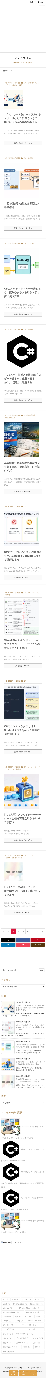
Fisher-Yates (36, 1304)
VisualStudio (33, 593)
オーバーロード (34, 767)
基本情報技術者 (29, 415)
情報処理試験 (10, 418)
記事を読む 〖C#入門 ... (23, 840)
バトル (7, 1338)
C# (25, 83)
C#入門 (26, 1299)
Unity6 (7, 1321)
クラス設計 (9, 1329)
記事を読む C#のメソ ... (23, 314)
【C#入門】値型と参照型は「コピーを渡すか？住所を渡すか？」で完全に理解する (22, 378)
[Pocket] (23, 945)
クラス (7, 85)
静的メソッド (17, 858)
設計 (21, 85)
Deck (6, 1304)
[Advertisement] (23, 28)
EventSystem (20, 1304)
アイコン (8, 1325)
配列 (38, 1347)
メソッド (31, 243)
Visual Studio (35, 1321)
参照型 (30, 158)
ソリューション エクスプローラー (18, 1334)
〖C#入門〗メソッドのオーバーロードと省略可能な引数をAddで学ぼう (22, 818)
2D (5, 1299)
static (39, 1316)
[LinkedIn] (8, 945)
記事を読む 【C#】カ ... (23, 143)
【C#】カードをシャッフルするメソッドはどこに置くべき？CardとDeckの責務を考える (22, 118)
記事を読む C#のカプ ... (23, 577)
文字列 (37, 1343)
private (7, 1316)
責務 (26, 1347)
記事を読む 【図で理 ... (23, 228)
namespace (32, 1312)
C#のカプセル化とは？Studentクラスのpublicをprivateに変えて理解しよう (22, 555)
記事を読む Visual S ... (23, 666)
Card (38, 1299)
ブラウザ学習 (22, 1338)
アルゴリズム (33, 83)
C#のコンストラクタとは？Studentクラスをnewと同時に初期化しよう (22, 730)
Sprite (28, 1316)
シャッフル (30, 1329)
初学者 (7, 595)
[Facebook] (23, 940)
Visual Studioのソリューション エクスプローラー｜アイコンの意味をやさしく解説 (22, 644)
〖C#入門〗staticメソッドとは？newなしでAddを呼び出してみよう (22, 890)
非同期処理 (9, 1351)
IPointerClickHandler (29, 1308)
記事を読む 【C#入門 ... (23, 400)
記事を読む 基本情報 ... (23, 491)
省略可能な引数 (10, 1347)
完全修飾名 (22, 1343)
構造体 (14, 85)
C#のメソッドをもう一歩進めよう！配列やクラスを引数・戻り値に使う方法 (22, 292)
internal (7, 1308)
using (19, 1321)
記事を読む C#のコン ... (23, 752)
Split (18, 1316)
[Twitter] (8, 940)
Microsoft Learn (11, 1312)
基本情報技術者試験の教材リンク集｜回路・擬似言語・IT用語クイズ (22, 466)
